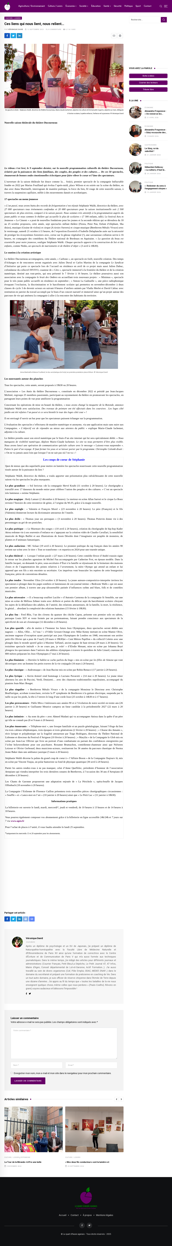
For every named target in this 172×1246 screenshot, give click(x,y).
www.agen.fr (17, 820)
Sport (138, 6)
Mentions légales (104, 1215)
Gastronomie (151, 145)
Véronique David (15, 29)
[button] (116, 1099)
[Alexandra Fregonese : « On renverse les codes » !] (135, 112)
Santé (106, 6)
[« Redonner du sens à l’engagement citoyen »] (135, 187)
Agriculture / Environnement (31, 6)
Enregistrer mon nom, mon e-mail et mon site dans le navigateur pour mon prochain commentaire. (62, 1073)
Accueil (62, 1215)
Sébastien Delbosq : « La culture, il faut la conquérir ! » (154, 170)
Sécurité (117, 6)
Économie (70, 6)
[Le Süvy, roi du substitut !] (135, 149)
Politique (128, 6)
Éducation (96, 6)
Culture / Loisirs (55, 6)
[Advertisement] (64, 145)
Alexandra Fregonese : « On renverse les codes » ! (155, 114)
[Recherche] (161, 6)
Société (82, 6)
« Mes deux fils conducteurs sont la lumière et (87, 1162)
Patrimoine (25, 1157)
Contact (147, 6)
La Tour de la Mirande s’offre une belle (22, 1162)
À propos (87, 1215)
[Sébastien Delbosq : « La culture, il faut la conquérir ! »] (135, 168)
